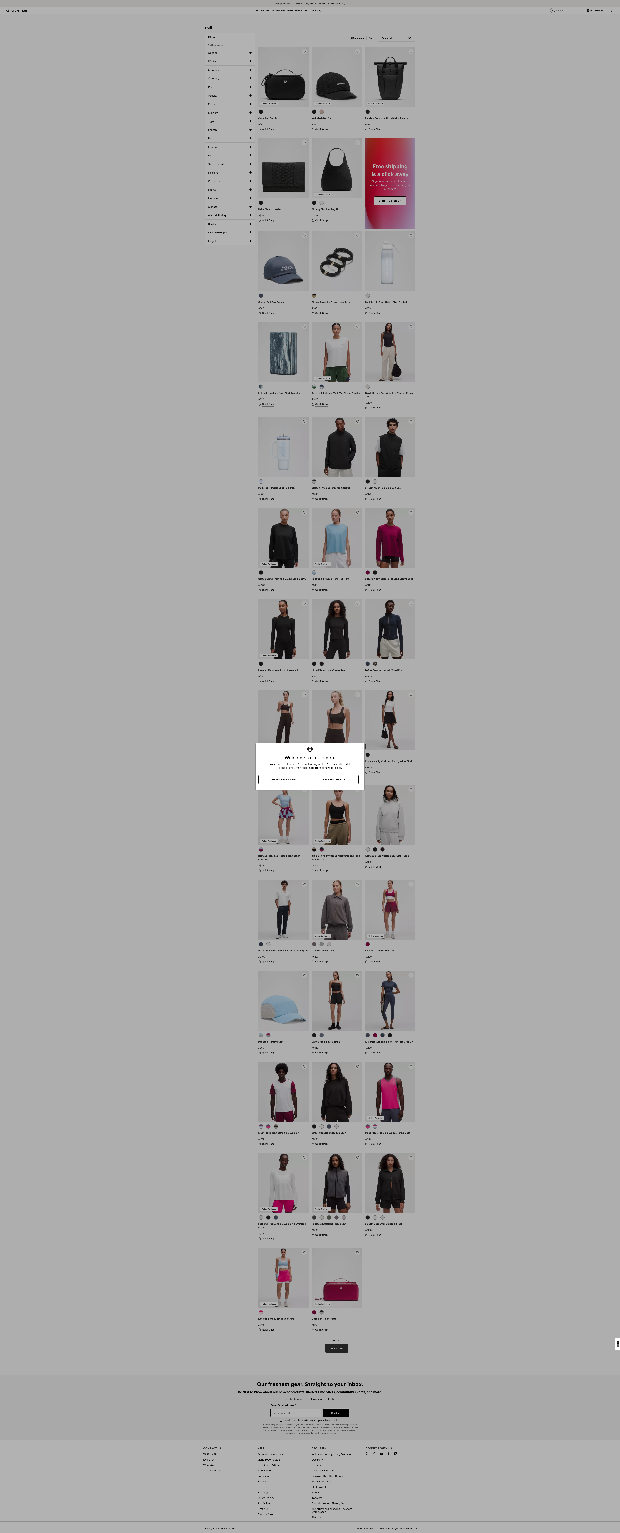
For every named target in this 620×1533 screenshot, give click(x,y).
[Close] (362, 746)
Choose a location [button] (283, 779)
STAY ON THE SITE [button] (334, 779)
